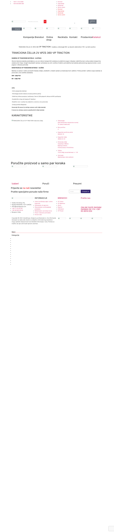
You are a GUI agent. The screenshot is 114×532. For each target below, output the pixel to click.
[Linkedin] (44, 23)
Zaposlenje (61, 3)
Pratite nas (85, 198)
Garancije (60, 5)
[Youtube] (53, 19)
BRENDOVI (62, 198)
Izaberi (15, 183)
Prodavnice (15, 248)
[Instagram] (49, 19)
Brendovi (14, 240)
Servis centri (61, 7)
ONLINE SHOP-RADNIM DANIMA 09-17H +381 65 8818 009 (91, 209)
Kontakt (14, 246)
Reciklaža (15, 244)
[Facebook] (44, 19)
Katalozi (96, 37)
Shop (13, 242)
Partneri (60, 1)
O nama (14, 238)
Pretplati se (85, 191)
